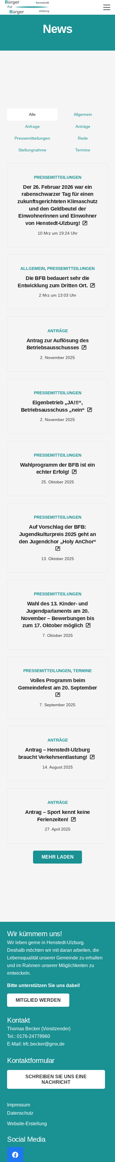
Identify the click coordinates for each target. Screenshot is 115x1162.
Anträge (57, 330)
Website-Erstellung (27, 1123)
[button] (106, 7)
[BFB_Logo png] (27, 7)
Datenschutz (20, 1113)
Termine (82, 670)
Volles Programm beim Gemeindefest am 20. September (57, 684)
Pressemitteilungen (57, 177)
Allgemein (32, 268)
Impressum (18, 1104)
